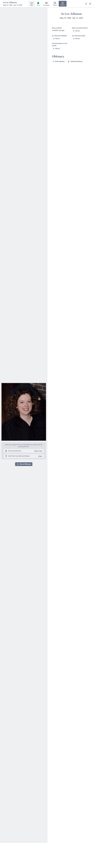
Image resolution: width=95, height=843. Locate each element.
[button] (23, 411)
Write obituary (60, 61)
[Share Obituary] (86, 4)
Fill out (77, 31)
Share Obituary (25, 464)
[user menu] (90, 4)
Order (40, 456)
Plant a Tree (38, 451)
